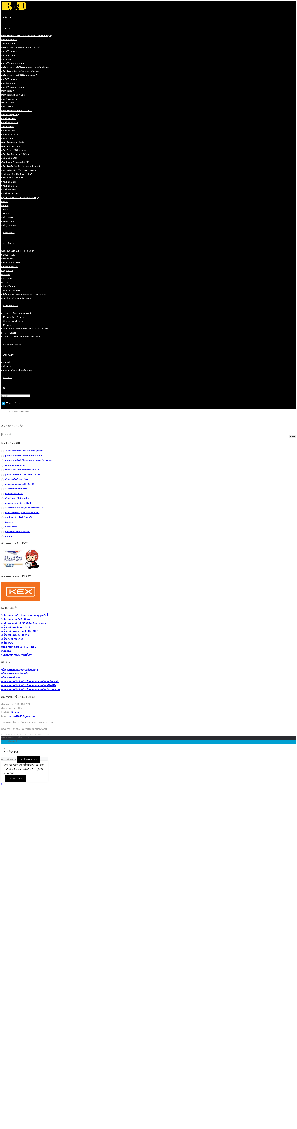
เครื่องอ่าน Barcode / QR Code (18, 503)
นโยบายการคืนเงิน (10, 678)
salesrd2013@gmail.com (22, 716)
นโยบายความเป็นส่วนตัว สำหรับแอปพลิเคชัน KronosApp (30, 689)
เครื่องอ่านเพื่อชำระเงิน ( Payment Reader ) (24, 507)
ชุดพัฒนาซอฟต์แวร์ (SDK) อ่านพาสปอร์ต (22, 469)
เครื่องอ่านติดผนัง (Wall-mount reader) (22, 512)
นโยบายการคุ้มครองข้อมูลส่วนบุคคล (19, 670)
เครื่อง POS (7, 643)
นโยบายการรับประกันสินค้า (14, 674)
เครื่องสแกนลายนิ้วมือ (14, 493)
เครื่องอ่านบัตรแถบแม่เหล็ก (16, 488)
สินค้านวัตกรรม (11, 526)
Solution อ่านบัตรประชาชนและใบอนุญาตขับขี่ (24, 450)
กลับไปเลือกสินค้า (28, 759)
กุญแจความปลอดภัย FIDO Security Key (22, 474)
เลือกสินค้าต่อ (15, 778)
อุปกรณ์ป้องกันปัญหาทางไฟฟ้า (17, 531)
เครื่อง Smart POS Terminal (17, 498)
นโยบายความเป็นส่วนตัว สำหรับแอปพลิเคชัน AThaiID (28, 685)
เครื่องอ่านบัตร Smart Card (16, 479)
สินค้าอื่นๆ (9, 536)
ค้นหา (292, 436)
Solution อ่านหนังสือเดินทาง (16, 619)
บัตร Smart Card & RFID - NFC (18, 517)
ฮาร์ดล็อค (9, 522)
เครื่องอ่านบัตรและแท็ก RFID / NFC (19, 484)
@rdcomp (16, 712)
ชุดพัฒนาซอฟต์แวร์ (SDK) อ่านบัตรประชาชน (23, 455)
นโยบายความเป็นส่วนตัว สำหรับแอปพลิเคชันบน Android (30, 681)
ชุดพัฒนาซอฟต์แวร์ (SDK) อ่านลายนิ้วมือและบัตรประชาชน (29, 460)
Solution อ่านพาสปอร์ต (15, 465)
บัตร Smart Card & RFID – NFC (18, 647)
